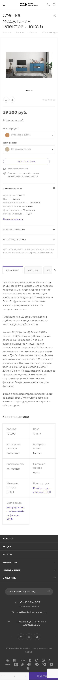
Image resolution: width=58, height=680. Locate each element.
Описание (12, 270)
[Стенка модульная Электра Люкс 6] (29, 65)
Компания (9, 562)
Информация (11, 570)
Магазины (9, 578)
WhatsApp (37, 636)
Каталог (8, 538)
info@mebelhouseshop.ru (31, 612)
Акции (6, 546)
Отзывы (33, 270)
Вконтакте (21, 636)
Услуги (7, 554)
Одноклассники (29, 636)
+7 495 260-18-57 (29, 602)
